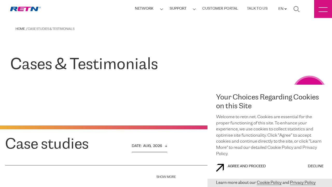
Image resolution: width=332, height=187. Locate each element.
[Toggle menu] (323, 9)
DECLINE (315, 166)
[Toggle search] (296, 9)
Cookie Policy (269, 183)
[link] (25, 9)
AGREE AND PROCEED (247, 166)
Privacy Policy (303, 183)
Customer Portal (220, 8)
